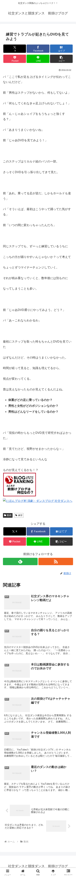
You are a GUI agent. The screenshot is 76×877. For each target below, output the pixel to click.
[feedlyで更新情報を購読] (20, 561)
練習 (20, 515)
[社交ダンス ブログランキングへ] (19, 495)
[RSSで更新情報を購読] (55, 561)
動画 (9, 515)
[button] (61, 59)
